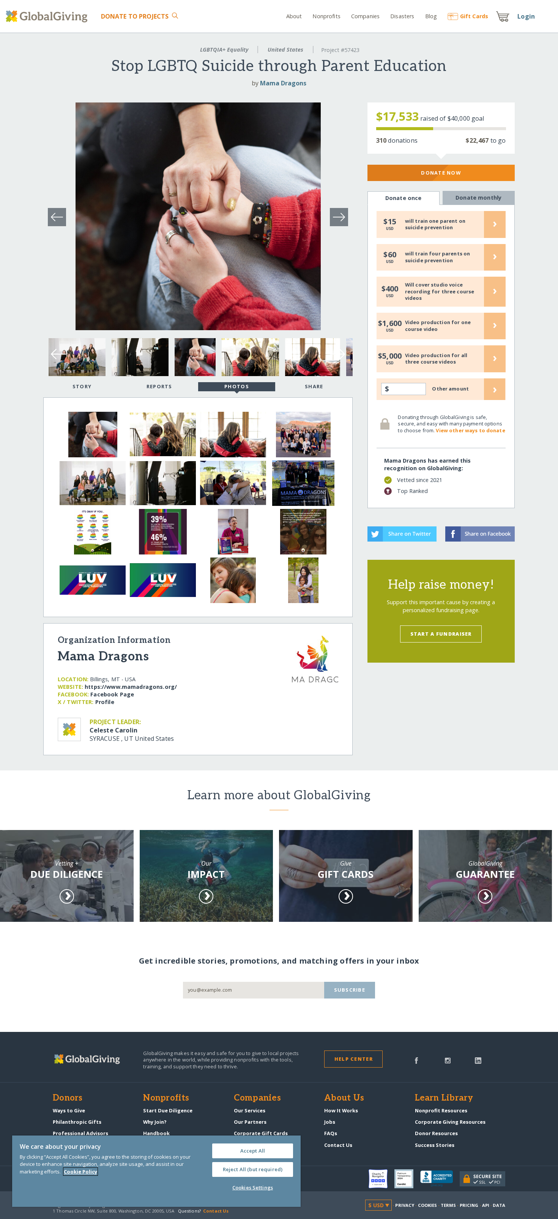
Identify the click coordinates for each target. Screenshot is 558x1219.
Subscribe (350, 989)
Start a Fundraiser (441, 633)
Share (314, 386)
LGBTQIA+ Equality (224, 49)
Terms (448, 1205)
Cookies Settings (252, 1187)
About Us (344, 1098)
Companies (365, 16)
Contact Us (338, 1145)
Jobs (329, 1121)
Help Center (353, 1058)
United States (285, 49)
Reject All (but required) (252, 1169)
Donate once (403, 198)
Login (526, 16)
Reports (159, 386)
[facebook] (416, 1060)
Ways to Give (69, 1110)
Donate (135, 16)
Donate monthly (478, 197)
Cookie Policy (80, 1171)
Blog (431, 16)
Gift (474, 16)
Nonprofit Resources (441, 1110)
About (294, 16)
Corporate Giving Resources (450, 1121)
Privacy (404, 1205)
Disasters (402, 16)
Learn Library (444, 1098)
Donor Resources (436, 1133)
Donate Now (441, 172)
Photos (236, 386)
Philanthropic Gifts (77, 1121)
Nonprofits (326, 16)
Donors (67, 1098)
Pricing (469, 1205)
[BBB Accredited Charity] (440, 1178)
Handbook (156, 1133)
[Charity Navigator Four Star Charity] (381, 1178)
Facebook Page (112, 694)
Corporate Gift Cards (261, 1133)
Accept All (252, 1150)
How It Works (341, 1110)
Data (499, 1205)
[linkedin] (478, 1060)
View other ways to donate (470, 430)
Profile (104, 702)
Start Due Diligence (167, 1110)
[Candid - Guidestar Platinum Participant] (407, 1178)
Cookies (427, 1205)
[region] (156, 1171)
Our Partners (250, 1121)
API (485, 1205)
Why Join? (155, 1121)
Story (82, 386)
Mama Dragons (283, 83)
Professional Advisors (80, 1133)
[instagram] (448, 1060)
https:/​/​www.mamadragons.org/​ (131, 686)
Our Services (249, 1110)
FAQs (330, 1133)
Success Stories (434, 1145)
